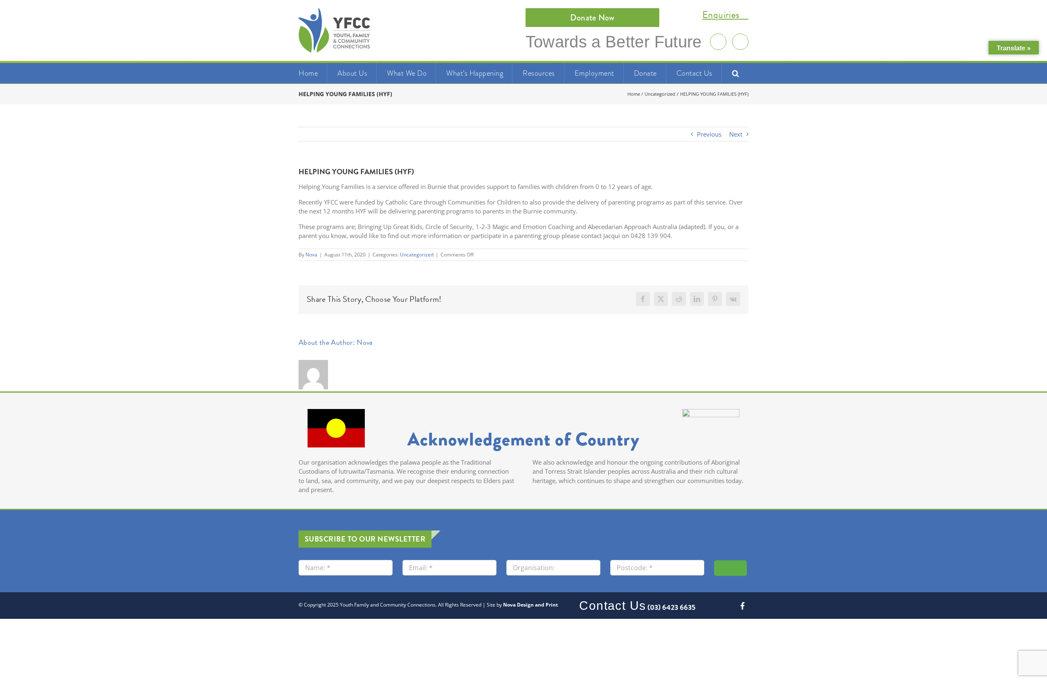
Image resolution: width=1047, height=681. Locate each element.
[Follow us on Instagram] (718, 42)
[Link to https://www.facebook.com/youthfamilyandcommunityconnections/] (742, 605)
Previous (709, 134)
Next (735, 134)
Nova (311, 254)
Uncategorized (417, 254)
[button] (735, 73)
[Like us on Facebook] (740, 42)
